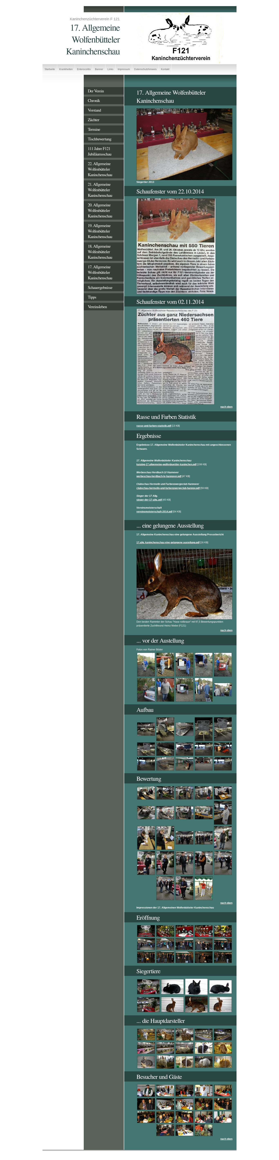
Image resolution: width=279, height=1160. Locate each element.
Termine (94, 129)
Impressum (124, 69)
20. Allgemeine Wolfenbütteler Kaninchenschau (100, 210)
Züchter (93, 119)
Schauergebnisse (100, 287)
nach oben (226, 406)
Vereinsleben (97, 306)
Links (110, 69)
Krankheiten (66, 69)
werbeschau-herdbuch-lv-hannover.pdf (158, 476)
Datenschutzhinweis (145, 69)
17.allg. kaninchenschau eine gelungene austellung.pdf (168, 542)
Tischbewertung (99, 139)
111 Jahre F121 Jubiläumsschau (99, 151)
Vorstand (94, 110)
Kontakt (165, 69)
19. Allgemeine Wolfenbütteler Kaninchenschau (100, 231)
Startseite (50, 69)
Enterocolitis (84, 69)
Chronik (94, 100)
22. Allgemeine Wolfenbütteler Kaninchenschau (100, 169)
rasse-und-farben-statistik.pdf (153, 425)
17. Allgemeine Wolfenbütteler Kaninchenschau (100, 272)
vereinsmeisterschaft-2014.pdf (154, 511)
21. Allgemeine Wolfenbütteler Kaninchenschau (100, 189)
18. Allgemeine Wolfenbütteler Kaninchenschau (100, 251)
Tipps (92, 297)
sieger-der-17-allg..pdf (149, 499)
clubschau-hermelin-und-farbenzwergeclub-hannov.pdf (168, 488)
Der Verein (96, 91)
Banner (99, 69)
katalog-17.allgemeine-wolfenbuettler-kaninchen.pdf (166, 464)
